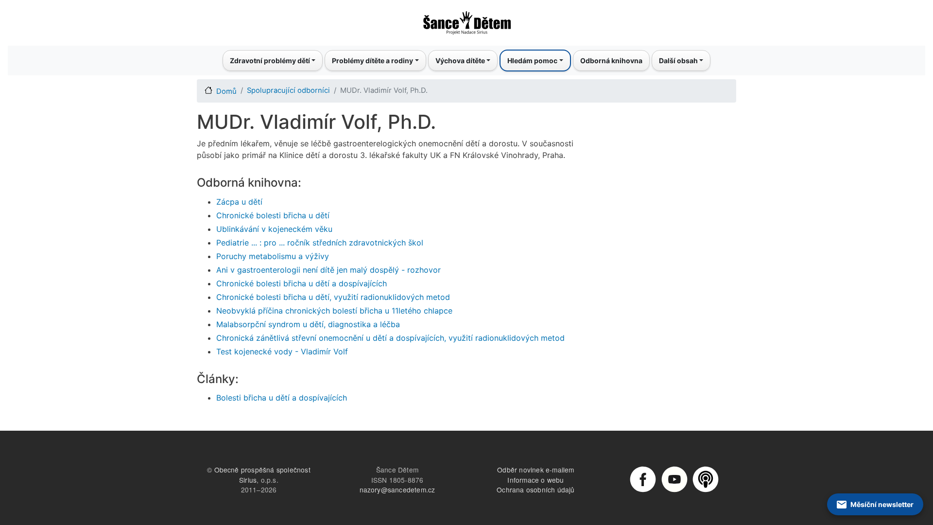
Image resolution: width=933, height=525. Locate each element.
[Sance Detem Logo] (466, 20)
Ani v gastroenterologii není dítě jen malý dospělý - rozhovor (328, 270)
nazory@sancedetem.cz (397, 489)
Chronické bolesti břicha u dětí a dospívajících (301, 283)
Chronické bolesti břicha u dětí (272, 215)
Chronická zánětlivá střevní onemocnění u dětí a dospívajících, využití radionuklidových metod (390, 338)
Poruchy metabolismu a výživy (272, 256)
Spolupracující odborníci (288, 90)
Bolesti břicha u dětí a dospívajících (281, 397)
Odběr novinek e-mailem (535, 469)
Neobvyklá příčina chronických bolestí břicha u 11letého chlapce (334, 310)
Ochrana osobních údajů (535, 489)
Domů (226, 91)
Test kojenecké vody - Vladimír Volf (282, 351)
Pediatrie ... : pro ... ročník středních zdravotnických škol (319, 242)
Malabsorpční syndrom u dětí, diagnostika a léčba (308, 324)
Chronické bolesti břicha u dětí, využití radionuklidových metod (333, 297)
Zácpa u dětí (239, 202)
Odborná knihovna (611, 60)
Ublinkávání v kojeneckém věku (274, 229)
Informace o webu (535, 480)
